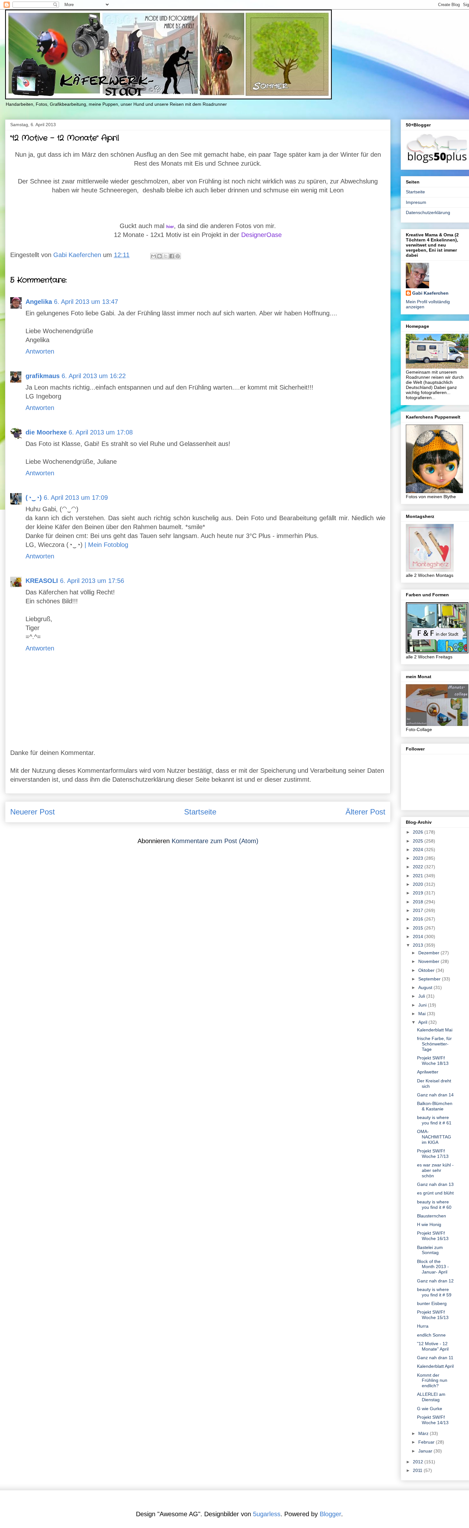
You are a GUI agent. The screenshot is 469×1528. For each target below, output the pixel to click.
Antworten (40, 351)
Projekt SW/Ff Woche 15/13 (433, 1314)
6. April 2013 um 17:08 (101, 432)
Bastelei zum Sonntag (430, 1250)
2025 (418, 840)
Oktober (427, 970)
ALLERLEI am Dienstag (431, 1397)
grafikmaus (43, 375)
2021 (418, 875)
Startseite (200, 811)
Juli (422, 996)
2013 (418, 945)
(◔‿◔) (34, 497)
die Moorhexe (46, 432)
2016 (418, 919)
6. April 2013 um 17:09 (76, 497)
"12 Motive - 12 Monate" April (433, 1346)
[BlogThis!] (159, 256)
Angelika (39, 301)
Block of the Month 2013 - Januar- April (433, 1267)
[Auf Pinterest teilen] (178, 256)
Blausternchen (431, 1215)
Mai (422, 1013)
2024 (418, 849)
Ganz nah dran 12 (435, 1280)
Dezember (429, 952)
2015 (418, 927)
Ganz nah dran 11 (435, 1357)
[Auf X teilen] (165, 256)
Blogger (330, 1513)
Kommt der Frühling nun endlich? (432, 1380)
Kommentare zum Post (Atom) (215, 840)
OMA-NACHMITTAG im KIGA (434, 1137)
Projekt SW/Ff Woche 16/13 (433, 1235)
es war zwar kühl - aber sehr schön (435, 1170)
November (429, 961)
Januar (426, 1450)
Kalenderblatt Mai (434, 1029)
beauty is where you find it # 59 (434, 1292)
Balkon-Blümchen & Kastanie (434, 1106)
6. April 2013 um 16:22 (94, 375)
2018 (418, 901)
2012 (418, 1461)
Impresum (416, 202)
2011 (418, 1470)
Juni (423, 1005)
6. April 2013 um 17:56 (92, 580)
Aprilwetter (427, 1071)
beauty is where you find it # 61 (434, 1120)
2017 (418, 910)
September (430, 978)
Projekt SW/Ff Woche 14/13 (433, 1420)
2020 (418, 884)
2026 (418, 832)
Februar (427, 1442)
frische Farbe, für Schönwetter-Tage (434, 1044)
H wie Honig (429, 1224)
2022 (418, 866)
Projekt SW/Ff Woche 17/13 (433, 1153)
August (426, 987)
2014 (418, 936)
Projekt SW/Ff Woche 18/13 (433, 1060)
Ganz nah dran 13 (435, 1184)
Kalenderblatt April (435, 1366)
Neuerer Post (32, 811)
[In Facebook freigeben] (171, 256)
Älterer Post (365, 811)
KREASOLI (42, 580)
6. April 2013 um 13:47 (86, 301)
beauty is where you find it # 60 (434, 1204)
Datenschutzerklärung (428, 212)
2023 (418, 858)
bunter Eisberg (432, 1303)
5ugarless (266, 1513)
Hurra (422, 1326)
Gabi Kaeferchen (430, 293)
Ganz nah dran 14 (435, 1094)
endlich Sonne (431, 1335)
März (424, 1433)
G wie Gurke (429, 1408)
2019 (418, 892)
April (423, 1022)
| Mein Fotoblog (106, 544)
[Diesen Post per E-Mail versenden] (153, 256)
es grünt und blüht (435, 1192)
